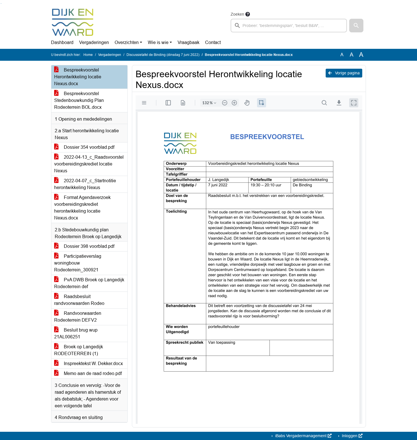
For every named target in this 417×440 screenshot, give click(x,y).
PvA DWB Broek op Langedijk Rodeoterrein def (89, 283)
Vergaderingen (94, 42)
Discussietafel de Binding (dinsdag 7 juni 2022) (163, 55)
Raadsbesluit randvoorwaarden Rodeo (79, 300)
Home (88, 55)
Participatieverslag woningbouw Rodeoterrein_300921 (77, 263)
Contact (213, 42)
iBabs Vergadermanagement (301, 435)
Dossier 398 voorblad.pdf (88, 246)
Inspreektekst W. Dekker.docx (93, 363)
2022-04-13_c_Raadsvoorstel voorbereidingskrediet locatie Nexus (89, 164)
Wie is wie (158, 42)
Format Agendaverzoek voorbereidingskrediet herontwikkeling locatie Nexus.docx (82, 207)
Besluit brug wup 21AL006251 (76, 333)
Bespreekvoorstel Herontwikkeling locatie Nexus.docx (77, 77)
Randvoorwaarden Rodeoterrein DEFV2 (77, 316)
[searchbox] (289, 25)
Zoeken (237, 14)
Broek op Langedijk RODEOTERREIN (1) (78, 350)
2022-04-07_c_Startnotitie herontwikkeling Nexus (85, 184)
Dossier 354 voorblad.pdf (88, 147)
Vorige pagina (347, 73)
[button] (356, 25)
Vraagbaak (188, 42)
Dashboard (62, 42)
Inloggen (350, 435)
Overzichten (127, 42)
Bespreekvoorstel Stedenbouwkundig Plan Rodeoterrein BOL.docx (79, 100)
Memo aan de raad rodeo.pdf (92, 373)
